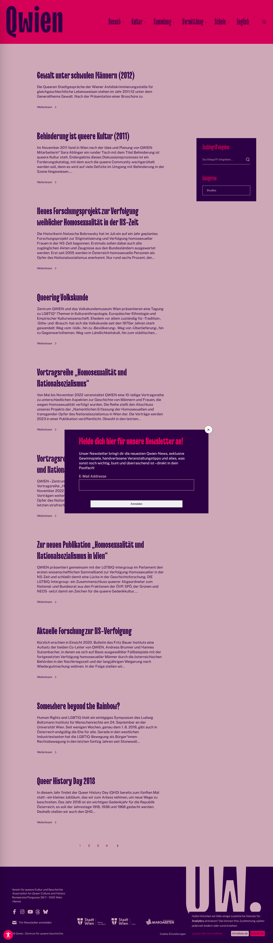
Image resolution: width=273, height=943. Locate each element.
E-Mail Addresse (92, 476)
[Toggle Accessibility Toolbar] (8, 935)
